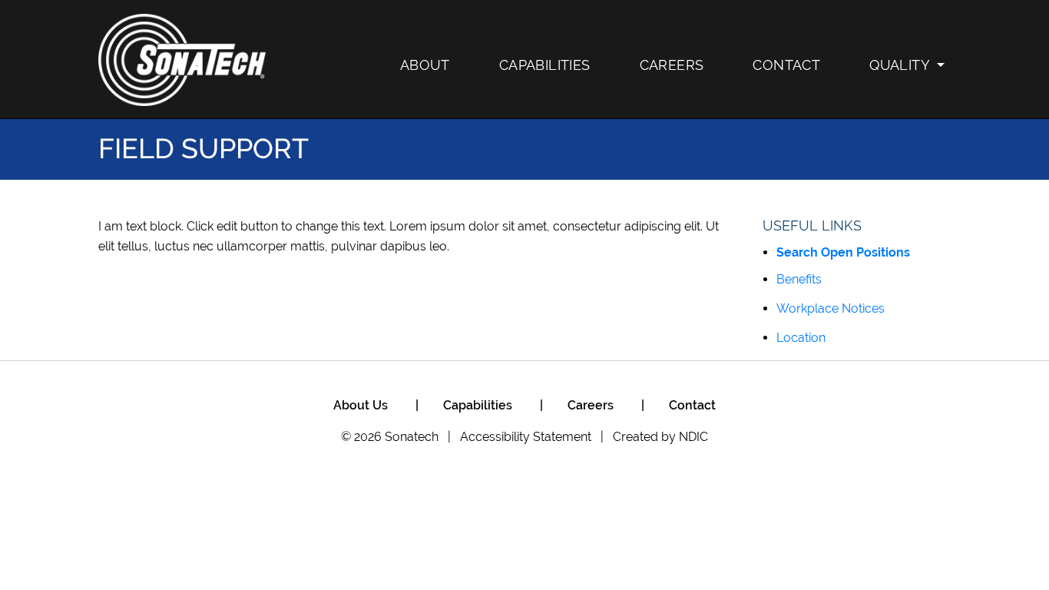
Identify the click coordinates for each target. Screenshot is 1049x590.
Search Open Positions (843, 252)
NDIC (693, 436)
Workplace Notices (830, 308)
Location (801, 337)
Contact (786, 65)
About (425, 65)
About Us (360, 405)
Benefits (799, 279)
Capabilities (545, 65)
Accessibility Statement (525, 436)
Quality (899, 65)
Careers (672, 65)
